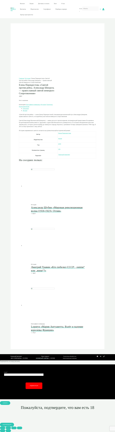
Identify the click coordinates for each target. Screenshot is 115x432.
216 (59, 149)
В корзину (53, 200)
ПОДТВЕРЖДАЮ (7, 424)
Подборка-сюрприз (61, 9)
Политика (49, 104)
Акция (31, 3)
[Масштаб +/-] (19, 428)
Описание (26, 108)
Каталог (22, 3)
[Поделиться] (8, 428)
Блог (55, 3)
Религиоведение (24, 106)
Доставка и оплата (43, 3)
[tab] (59, 109)
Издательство (35, 9)
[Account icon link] (103, 9)
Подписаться (34, 385)
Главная (21, 78)
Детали (25, 110)
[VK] (100, 356)
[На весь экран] (14, 428)
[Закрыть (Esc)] (2, 428)
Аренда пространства (26, 14)
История (27, 78)
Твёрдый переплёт (64, 154)
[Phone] (103, 356)
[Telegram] (97, 356)
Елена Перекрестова (64, 133)
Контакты (23, 9)
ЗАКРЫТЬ (5, 403)
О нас (63, 3)
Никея (60, 138)
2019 (59, 144)
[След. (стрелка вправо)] (8, 430)
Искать (80, 8)
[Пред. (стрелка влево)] (2, 430)
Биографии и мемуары (33, 104)
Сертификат (47, 9)
